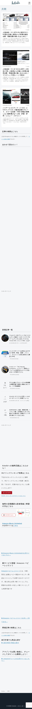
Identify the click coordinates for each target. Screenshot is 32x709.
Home (3, 691)
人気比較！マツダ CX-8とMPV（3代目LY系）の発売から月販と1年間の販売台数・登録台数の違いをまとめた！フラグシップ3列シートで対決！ (16, 72)
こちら (15, 525)
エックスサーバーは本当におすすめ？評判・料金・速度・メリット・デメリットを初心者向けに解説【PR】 (19, 353)
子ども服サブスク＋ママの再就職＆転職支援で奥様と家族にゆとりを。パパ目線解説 (19, 384)
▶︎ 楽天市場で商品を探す (10, 643)
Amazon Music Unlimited (12, 523)
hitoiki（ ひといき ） (18, 706)
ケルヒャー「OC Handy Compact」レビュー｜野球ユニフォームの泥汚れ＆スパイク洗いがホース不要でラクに (19, 369)
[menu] (29, 3)
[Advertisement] (16, 218)
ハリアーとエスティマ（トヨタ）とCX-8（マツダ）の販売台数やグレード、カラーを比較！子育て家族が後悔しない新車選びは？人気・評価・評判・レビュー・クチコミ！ (16, 112)
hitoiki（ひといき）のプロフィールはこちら (13, 495)
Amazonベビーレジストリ (10, 571)
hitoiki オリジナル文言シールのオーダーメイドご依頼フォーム (19, 397)
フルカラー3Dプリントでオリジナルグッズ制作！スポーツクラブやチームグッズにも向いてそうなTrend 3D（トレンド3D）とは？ (20, 338)
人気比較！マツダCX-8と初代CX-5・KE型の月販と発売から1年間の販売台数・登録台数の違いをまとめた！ (16, 34)
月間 (8, 691)
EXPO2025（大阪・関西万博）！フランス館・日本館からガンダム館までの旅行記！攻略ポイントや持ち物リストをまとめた (19, 412)
